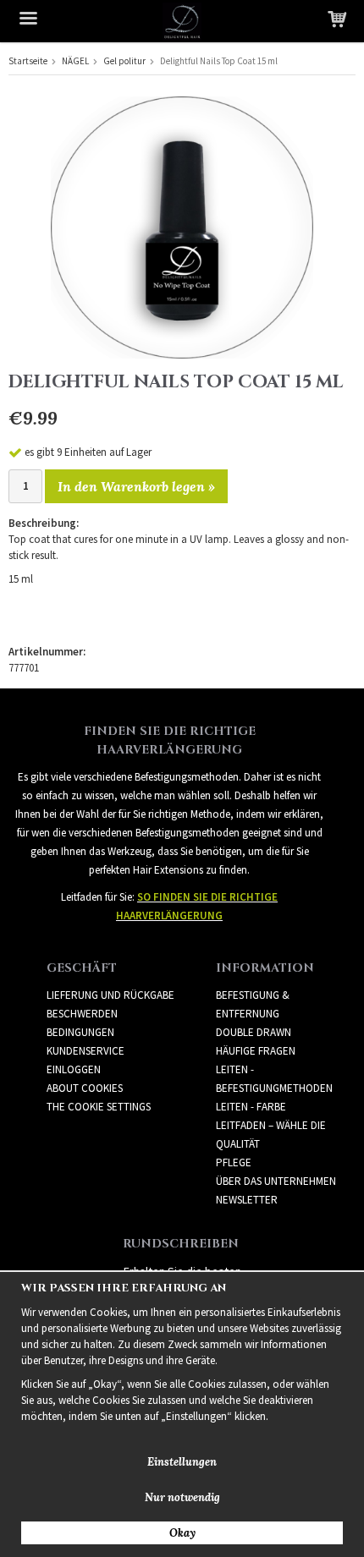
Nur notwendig (182, 1497)
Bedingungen (80, 1032)
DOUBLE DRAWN (253, 1032)
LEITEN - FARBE (251, 1106)
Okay (182, 1533)
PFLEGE (233, 1162)
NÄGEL (75, 61)
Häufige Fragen (255, 1051)
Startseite (27, 61)
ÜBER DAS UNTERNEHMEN (276, 1181)
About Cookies (85, 1088)
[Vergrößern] (182, 226)
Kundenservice (85, 1051)
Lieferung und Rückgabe (110, 995)
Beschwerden (82, 1013)
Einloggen (74, 1069)
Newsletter (247, 1199)
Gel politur (124, 61)
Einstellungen (182, 1462)
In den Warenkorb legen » (136, 486)
